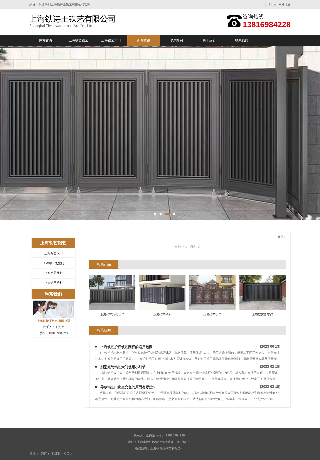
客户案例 (176, 40)
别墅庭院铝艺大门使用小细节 (123, 367)
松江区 (67, 453)
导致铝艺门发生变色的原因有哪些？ (128, 387)
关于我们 (209, 40)
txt (274, 4)
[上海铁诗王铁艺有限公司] (73, 21)
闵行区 (45, 453)
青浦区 (34, 453)
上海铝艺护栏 (53, 282)
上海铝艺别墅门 (53, 263)
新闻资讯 (143, 40)
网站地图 (284, 4)
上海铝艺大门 (111, 40)
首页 (280, 237)
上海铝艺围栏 (53, 273)
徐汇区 (56, 453)
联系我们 (241, 40)
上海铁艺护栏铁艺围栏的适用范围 (126, 347)
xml (267, 4)
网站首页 (45, 40)
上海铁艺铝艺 (78, 40)
